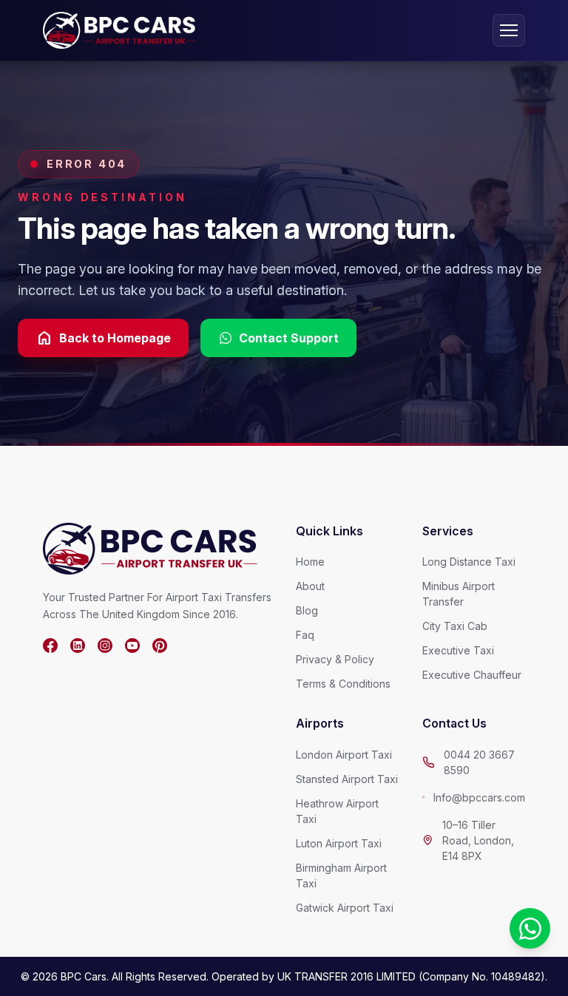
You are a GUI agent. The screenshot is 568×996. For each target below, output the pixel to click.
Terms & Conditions (343, 683)
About (310, 586)
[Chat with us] (530, 928)
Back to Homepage (103, 338)
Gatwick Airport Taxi (344, 907)
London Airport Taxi (344, 754)
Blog (307, 610)
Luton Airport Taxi (339, 843)
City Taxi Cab (454, 626)
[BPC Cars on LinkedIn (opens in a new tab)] (77, 645)
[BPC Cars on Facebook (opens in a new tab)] (50, 645)
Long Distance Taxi (468, 561)
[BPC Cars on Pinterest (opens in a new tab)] (159, 645)
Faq (305, 635)
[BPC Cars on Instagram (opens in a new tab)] (105, 645)
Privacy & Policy (335, 659)
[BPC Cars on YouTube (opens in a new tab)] (132, 645)
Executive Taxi (458, 650)
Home (310, 561)
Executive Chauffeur (471, 674)
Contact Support (289, 338)
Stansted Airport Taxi (347, 779)
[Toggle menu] (509, 30)
